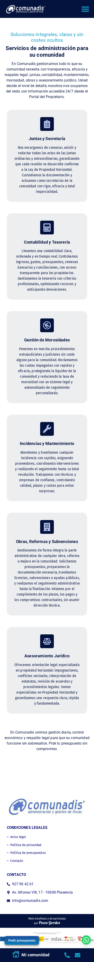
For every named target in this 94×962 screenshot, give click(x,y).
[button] (85, 9)
